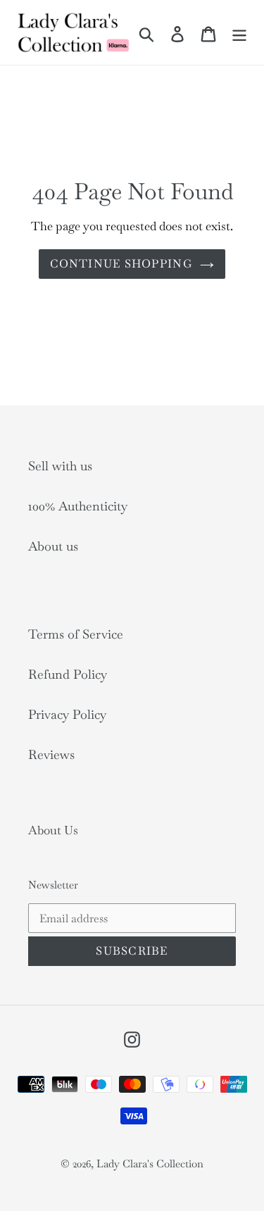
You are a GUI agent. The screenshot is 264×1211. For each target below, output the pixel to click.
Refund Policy (67, 674)
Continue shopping (121, 263)
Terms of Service (75, 634)
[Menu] (239, 32)
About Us (53, 830)
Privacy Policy (67, 714)
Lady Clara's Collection (149, 1163)
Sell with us (60, 466)
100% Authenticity (77, 506)
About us (53, 546)
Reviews (51, 754)
